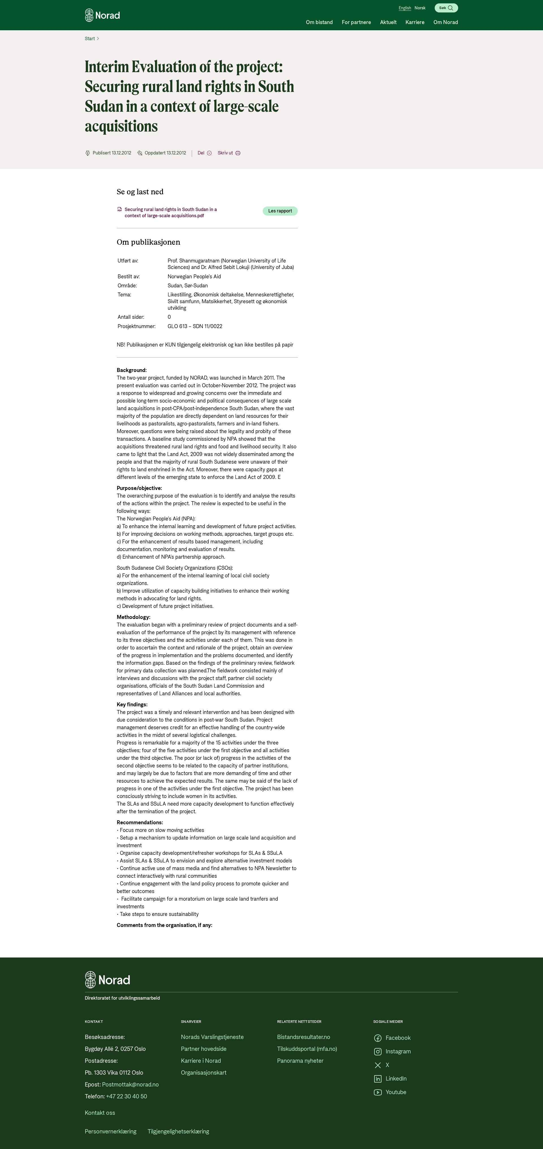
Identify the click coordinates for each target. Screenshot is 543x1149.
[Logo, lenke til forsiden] (102, 15)
